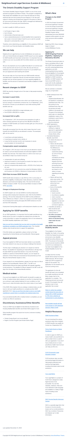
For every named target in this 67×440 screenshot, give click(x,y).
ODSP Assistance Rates (51, 315)
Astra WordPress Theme (57, 435)
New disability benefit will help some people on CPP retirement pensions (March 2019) (54, 305)
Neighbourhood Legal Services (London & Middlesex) (26, 3)
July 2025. (9, 185)
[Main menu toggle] (63, 3)
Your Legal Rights (50, 374)
